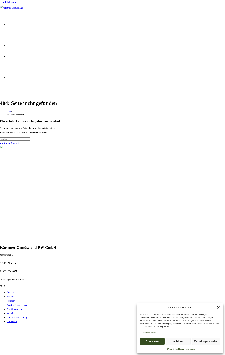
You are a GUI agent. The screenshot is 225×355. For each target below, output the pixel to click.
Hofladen (11, 301)
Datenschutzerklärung (175, 349)
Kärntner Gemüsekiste (17, 305)
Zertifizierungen (14, 309)
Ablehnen (178, 341)
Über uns (11, 292)
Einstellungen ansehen (206, 341)
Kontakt (10, 313)
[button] (218, 307)
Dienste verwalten (149, 332)
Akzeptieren (152, 341)
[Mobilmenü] (1, 90)
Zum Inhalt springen (9, 2)
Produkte (11, 296)
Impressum (190, 349)
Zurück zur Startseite (10, 143)
